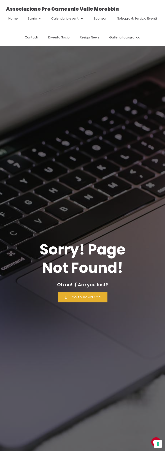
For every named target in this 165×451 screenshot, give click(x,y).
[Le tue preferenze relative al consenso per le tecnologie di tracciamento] (158, 444)
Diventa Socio (59, 37)
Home (13, 18)
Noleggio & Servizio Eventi (137, 18)
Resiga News (89, 37)
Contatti (31, 37)
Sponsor (100, 18)
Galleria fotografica (124, 37)
